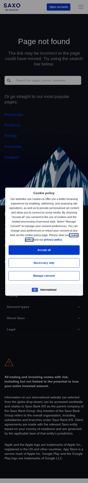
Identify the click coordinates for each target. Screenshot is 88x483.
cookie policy (34, 239)
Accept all (44, 250)
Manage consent (44, 275)
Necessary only (44, 263)
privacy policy (63, 239)
